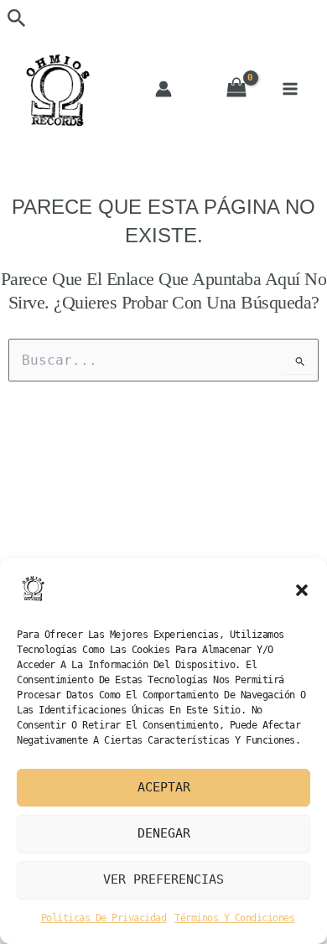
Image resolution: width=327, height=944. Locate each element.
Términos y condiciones (234, 918)
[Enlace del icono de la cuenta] (163, 88)
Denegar (164, 833)
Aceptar (164, 787)
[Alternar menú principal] (290, 89)
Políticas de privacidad (104, 918)
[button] (301, 590)
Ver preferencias (163, 879)
